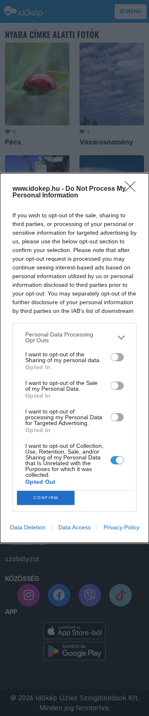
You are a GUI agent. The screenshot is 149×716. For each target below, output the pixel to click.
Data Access (74, 527)
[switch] (117, 357)
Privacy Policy (121, 527)
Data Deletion (28, 527)
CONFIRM (46, 497)
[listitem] (74, 337)
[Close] (133, 189)
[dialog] (74, 358)
